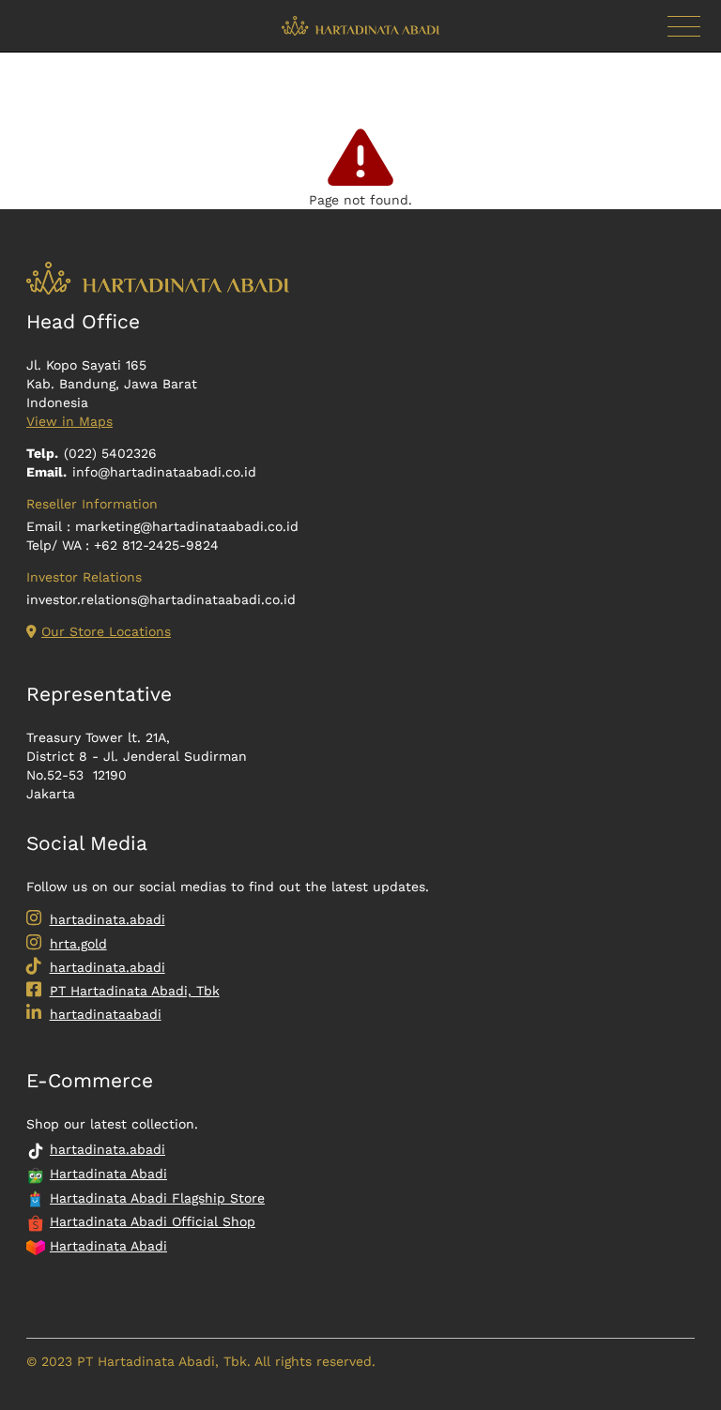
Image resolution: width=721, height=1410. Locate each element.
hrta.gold (78, 943)
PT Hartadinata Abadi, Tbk (135, 990)
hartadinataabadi (105, 1014)
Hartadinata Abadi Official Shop (152, 1221)
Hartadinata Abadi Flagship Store (157, 1197)
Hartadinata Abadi (108, 1173)
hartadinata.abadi (107, 919)
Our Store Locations (106, 631)
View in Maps (69, 421)
